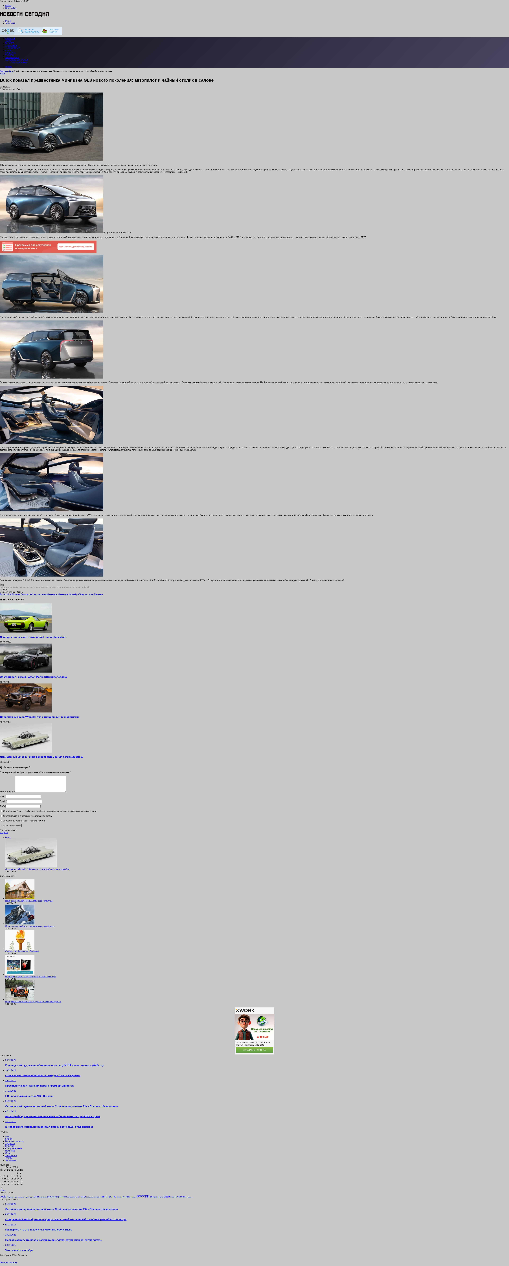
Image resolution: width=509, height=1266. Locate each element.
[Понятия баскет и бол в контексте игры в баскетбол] (19, 974)
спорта (160, 1197)
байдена (10, 1197)
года (26, 1197)
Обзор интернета (19, 62)
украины (181, 1196)
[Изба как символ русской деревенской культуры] (19, 898)
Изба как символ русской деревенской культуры (28, 901)
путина (126, 1196)
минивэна (21, 587)
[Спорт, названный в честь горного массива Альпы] (19, 924)
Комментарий (7, 792)
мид (77, 1197)
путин (119, 1197)
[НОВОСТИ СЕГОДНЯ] (24, 16)
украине (173, 1197)
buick (2, 587)
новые (97, 1197)
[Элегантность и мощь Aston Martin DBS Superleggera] (26, 672)
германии (21, 1197)
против (112, 1196)
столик (78, 587)
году (30, 1197)
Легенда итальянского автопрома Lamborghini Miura (33, 637)
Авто (8, 41)
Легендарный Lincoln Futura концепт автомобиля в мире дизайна (41, 756)
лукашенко (71, 1197)
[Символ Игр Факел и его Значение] (19, 949)
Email (3, 801)
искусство (52, 1197)
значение (43, 1197)
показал (38, 587)
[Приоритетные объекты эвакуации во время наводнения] (19, 999)
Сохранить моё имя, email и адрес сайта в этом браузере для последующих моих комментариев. (51, 811)
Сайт (2, 806)
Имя (3, 796)
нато (88, 1197)
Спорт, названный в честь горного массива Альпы (30, 926)
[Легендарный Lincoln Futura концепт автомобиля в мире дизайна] (26, 752)
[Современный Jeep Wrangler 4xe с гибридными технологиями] (26, 712)
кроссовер (62, 1197)
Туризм (9, 55)
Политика (10, 1151)
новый (104, 1196)
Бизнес (9, 43)
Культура (10, 53)
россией (133, 1197)
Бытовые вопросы (16, 60)
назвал (82, 1197)
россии (143, 1196)
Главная (4, 71)
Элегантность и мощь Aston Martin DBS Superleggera (33, 677)
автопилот (11, 587)
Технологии (12, 48)
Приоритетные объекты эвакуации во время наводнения (33, 1002)
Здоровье (11, 46)
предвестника (60, 587)
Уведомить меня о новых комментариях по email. (27, 816)
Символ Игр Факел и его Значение (22, 951)
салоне (70, 587)
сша (167, 1196)
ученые (189, 1197)
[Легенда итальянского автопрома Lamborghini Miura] (26, 632)
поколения (47, 587)
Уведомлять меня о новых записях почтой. (24, 821)
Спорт (9, 50)
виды (15, 1197)
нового (30, 587)
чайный (85, 587)
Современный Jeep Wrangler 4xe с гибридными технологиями (39, 717)
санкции (153, 1197)
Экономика (12, 57)
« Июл (3, 1190)
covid (3, 1196)
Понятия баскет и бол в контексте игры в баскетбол (30, 976)
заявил (35, 1197)
